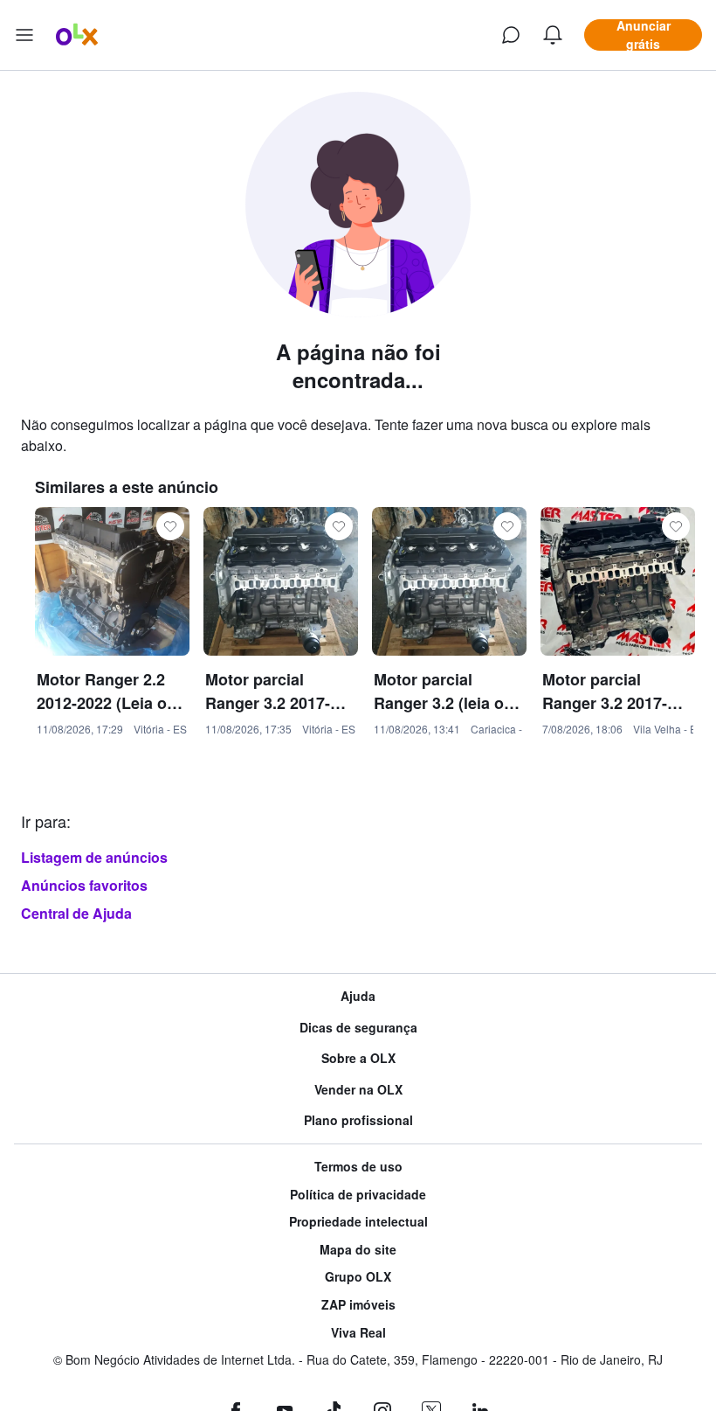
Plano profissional (358, 1120)
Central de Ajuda (76, 913)
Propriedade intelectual (358, 1221)
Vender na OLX (358, 1089)
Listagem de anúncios (94, 857)
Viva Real (358, 1332)
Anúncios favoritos (84, 885)
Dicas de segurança (358, 1027)
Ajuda (358, 996)
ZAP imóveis (358, 1304)
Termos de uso (358, 1166)
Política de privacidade (358, 1194)
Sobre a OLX (358, 1058)
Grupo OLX (358, 1277)
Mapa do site (358, 1249)
